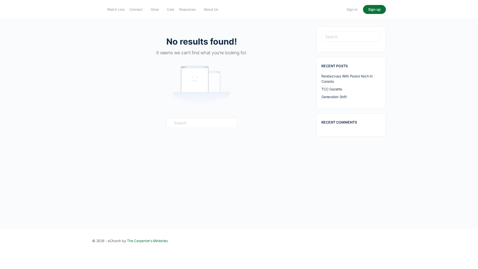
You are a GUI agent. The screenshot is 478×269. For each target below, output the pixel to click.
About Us (211, 9)
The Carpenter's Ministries (147, 241)
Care (170, 9)
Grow (155, 9)
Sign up (374, 9)
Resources (187, 9)
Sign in (352, 9)
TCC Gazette (331, 89)
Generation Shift (334, 97)
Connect (136, 9)
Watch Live (115, 9)
